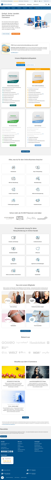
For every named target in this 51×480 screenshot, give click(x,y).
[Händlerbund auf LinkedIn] (10, 451)
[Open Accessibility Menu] (2, 477)
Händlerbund (20, 443)
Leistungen (3, 7)
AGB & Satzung (17, 477)
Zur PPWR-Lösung (14, 52)
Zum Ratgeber (25, 417)
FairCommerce (20, 451)
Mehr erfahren (3, 436)
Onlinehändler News (21, 4)
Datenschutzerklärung (9, 477)
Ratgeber (13, 7)
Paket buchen (13, 105)
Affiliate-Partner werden (38, 451)
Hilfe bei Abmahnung (38, 446)
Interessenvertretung (21, 449)
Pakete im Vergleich (25, 151)
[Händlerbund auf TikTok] (12, 451)
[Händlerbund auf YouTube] (8, 451)
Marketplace (29, 4)
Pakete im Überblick (15, 33)
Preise (9, 7)
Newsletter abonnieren (5, 448)
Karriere (19, 445)
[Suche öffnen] (46, 4)
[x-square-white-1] (2, 451)
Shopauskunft (36, 4)
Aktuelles (19, 7)
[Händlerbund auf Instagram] (6, 451)
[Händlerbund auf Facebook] (4, 451)
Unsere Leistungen (6, 33)
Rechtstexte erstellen (38, 443)
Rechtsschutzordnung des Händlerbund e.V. (9, 424)
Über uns (30, 7)
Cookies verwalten (23, 477)
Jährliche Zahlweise (20, 64)
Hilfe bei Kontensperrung (38, 448)
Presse (19, 448)
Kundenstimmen (21, 446)
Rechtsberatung (37, 445)
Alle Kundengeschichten (25, 330)
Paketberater (36, 449)
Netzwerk (25, 7)
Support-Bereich (4, 447)
